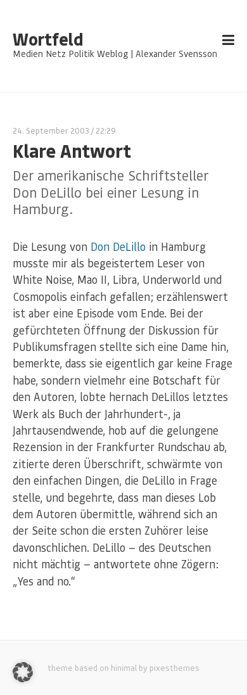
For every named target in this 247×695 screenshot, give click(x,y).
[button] (23, 672)
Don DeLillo (118, 246)
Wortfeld (48, 39)
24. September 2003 (51, 130)
